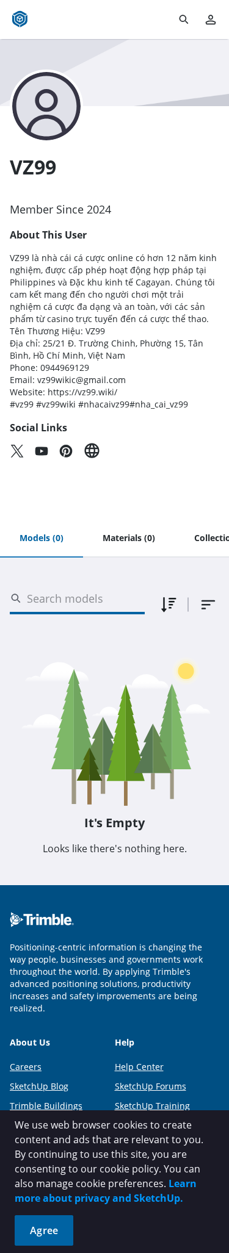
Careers (26, 1066)
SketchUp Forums (150, 1086)
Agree (44, 1230)
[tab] (41, 539)
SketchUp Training (152, 1105)
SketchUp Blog (39, 1086)
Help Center (139, 1066)
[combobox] (208, 604)
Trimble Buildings (46, 1105)
